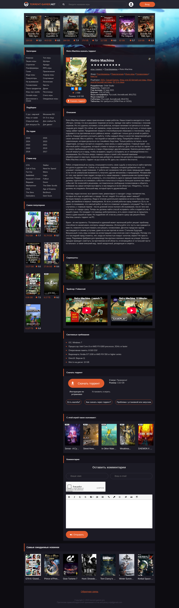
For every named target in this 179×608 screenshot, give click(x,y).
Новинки (29, 58)
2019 (45, 148)
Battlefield (30, 175)
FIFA (28, 189)
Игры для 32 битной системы (133, 80)
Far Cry (29, 172)
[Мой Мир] (80, 88)
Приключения (49, 71)
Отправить (78, 535)
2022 (28, 145)
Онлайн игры (31, 95)
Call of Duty (31, 168)
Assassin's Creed (33, 179)
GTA (28, 165)
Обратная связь (89, 591)
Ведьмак (29, 182)
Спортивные (48, 78)
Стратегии (30, 65)
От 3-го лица (48, 118)
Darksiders (30, 196)
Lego (45, 175)
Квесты (46, 85)
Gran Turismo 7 (70, 579)
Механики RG (49, 114)
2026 (28, 138)
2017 (45, 152)
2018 (28, 152)
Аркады (46, 65)
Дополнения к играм (32, 100)
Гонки (28, 71)
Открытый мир (32, 121)
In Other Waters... (109, 448)
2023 (45, 141)
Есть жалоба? (73, 402)
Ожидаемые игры (50, 99)
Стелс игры (48, 95)
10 (119, 64)
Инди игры (30, 75)
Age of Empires (49, 189)
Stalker (46, 165)
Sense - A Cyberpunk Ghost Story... (72, 448)
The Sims (30, 192)
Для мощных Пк (33, 124)
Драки (45, 88)
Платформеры (32, 68)
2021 (45, 145)
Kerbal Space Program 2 (145, 579)
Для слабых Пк (49, 121)
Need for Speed (49, 168)
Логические (48, 82)
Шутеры (46, 61)
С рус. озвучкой (32, 114)
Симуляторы (31, 78)
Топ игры (47, 58)
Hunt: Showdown (89, 579)
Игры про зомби (33, 92)
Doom (45, 182)
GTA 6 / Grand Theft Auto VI (33, 579)
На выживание (32, 82)
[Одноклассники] (76, 88)
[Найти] (63, 4)
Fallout (46, 179)
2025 (45, 138)
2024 (28, 141)
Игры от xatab (32, 118)
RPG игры (47, 68)
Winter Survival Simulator (127, 579)
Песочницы (48, 92)
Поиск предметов (33, 88)
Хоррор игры (48, 75)
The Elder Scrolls (50, 185)
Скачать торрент (77, 101)
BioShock (47, 192)
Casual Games (112, 80)
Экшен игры (31, 61)
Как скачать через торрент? (98, 402)
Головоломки (31, 85)
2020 (28, 148)
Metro (45, 172)
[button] (68, 497)
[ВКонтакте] (72, 88)
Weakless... (125, 448)
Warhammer (31, 185)
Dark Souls (47, 196)
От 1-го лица (118, 82)
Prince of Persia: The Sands (52, 579)
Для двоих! (47, 124)
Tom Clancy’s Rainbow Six (108, 579)
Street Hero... (89, 448)
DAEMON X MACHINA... (145, 448)
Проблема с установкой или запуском (134, 402)
